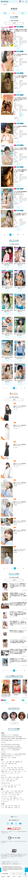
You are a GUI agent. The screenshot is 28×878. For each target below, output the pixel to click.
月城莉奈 (15, 152)
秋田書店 (3, 735)
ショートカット (6, 769)
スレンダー (5, 767)
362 (18, 234)
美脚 (15, 769)
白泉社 (2, 740)
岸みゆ (15, 35)
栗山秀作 (21, 179)
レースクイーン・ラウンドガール (10, 794)
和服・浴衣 (12, 763)
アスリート (20, 799)
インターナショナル (7, 773)
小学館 (8, 738)
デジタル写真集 (5, 13)
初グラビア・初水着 (14, 805)
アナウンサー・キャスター (8, 796)
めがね (4, 763)
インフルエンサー (7, 798)
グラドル (5, 791)
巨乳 (14, 767)
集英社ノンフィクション (6, 749)
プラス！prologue (14, 754)
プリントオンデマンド (16, 755)
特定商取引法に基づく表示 (6, 863)
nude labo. (14, 757)
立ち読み (18, 48)
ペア (3, 785)
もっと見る (14, 723)
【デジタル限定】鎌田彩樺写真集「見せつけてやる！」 (20, 192)
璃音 (15, 217)
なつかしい (5, 779)
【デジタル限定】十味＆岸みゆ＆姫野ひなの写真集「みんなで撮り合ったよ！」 (20, 99)
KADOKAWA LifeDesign (6, 736)
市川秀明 (21, 201)
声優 (11, 792)
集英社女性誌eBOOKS (16, 748)
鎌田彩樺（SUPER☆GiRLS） (19, 194)
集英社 (20, 736)
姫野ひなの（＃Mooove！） (22, 115)
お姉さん (12, 777)
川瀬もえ (15, 57)
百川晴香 (15, 129)
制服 (12, 761)
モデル (4, 792)
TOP (2, 4)
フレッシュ (12, 771)
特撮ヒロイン (17, 798)
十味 (15, 33)
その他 (17, 807)
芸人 (13, 799)
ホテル (4, 786)
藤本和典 (21, 159)
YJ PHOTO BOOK (16, 744)
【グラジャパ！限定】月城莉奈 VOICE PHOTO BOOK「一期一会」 (20, 149)
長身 (21, 769)
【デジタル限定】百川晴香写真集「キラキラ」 (20, 127)
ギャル (17, 773)
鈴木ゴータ (21, 43)
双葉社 (10, 740)
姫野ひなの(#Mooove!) (18, 36)
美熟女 (20, 777)
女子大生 (18, 792)
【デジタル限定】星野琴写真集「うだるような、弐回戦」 (20, 77)
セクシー (5, 780)
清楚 (13, 780)
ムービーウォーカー (17, 740)
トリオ (10, 785)
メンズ (4, 807)
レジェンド (5, 799)
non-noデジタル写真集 (6, 748)
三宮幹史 (21, 85)
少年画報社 (12, 738)
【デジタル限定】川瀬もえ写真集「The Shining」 (20, 55)
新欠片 (24, 738)
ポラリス (10, 757)
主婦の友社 (3, 738)
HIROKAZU (21, 224)
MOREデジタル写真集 (15, 746)
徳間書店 (21, 738)
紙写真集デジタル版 (5, 754)
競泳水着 (19, 761)
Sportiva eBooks (16, 749)
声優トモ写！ (4, 757)
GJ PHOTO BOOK (5, 746)
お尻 (20, 767)
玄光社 (13, 736)
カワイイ (14, 779)
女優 (21, 791)
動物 (11, 807)
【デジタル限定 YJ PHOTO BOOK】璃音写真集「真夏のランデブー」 (20, 215)
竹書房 (16, 738)
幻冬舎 (16, 736)
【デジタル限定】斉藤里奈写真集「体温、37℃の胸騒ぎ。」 (20, 170)
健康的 (4, 771)
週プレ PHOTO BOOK (6, 744)
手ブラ (4, 805)
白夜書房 (7, 740)
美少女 (4, 777)
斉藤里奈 (15, 172)
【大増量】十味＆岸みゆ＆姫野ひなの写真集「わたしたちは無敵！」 (20, 31)
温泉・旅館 (12, 786)
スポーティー (22, 771)
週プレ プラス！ (13, 13)
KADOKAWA (16, 735)
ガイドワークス (9, 735)
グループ (17, 785)
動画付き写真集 (22, 754)
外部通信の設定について (16, 863)
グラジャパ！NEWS (22, 13)
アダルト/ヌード (4, 801)
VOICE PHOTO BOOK (6, 755)
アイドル (14, 791)
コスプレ (5, 761)
